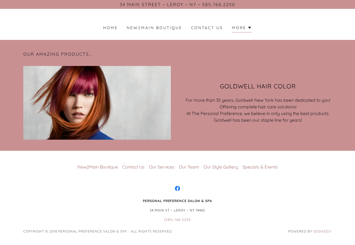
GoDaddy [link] (322, 231)
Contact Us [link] (207, 27)
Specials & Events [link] (260, 167)
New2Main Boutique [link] (154, 27)
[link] (177, 188)
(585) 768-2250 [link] (177, 220)
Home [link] (110, 27)
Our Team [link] (189, 167)
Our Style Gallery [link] (221, 167)
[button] (242, 28)
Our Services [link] (161, 167)
